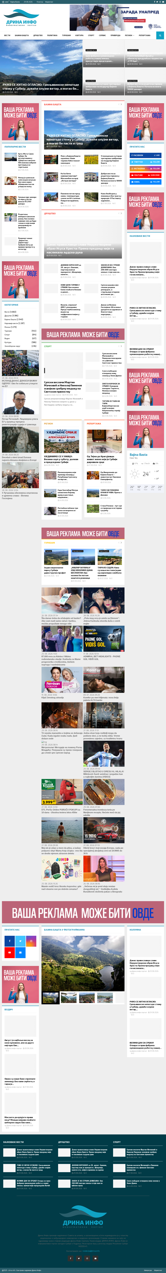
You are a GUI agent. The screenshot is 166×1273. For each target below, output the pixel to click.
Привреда (115, 35)
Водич (7, 338)
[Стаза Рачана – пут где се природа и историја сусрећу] (93, 509)
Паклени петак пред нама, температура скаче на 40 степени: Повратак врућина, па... (70, 198)
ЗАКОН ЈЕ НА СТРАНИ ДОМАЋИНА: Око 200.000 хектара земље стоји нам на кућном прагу (87, 1183)
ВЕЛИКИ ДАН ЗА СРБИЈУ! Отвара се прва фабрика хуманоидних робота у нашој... (145, 351)
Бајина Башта (22, 35)
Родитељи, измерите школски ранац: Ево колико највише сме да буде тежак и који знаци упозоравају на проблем (27, 220)
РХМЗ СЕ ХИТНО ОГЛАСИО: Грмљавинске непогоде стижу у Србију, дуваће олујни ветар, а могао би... (41, 86)
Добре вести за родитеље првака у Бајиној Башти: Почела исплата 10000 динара (144, 86)
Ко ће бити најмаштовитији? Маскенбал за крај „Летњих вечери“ (69, 177)
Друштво (38, 35)
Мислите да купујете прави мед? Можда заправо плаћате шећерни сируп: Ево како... (20, 1120)
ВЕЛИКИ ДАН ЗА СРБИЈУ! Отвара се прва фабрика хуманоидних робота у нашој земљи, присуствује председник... (103, 57)
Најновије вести (91, 50)
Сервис (102, 35)
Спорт (91, 35)
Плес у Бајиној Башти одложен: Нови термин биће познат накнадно (70, 159)
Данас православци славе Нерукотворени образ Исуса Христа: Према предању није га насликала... (145, 270)
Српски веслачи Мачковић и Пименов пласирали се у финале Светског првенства (112, 358)
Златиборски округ (12, 346)
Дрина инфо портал (53, 395)
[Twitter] (79, 1258)
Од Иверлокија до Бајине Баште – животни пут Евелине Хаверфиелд (111, 475)
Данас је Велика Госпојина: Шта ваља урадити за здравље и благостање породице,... (111, 309)
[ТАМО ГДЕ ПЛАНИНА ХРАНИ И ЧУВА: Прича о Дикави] (93, 493)
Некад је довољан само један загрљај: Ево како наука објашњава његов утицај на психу (27, 182)
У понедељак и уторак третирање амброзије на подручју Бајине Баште (103, 86)
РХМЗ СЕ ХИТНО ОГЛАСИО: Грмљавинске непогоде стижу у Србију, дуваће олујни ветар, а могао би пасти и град (83, 139)
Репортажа (144, 35)
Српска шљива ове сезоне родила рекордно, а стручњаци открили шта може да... (110, 289)
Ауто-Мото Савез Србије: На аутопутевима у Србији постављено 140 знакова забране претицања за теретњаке (27, 160)
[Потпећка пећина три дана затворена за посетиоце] (50, 511)
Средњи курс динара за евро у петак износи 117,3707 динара (27, 200)
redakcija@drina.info (91, 1251)
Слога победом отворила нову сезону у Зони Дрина (112, 373)
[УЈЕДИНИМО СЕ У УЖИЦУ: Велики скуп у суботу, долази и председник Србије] (61, 441)
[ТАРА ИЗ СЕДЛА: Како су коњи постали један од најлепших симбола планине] (110, 557)
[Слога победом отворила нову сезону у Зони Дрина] (93, 374)
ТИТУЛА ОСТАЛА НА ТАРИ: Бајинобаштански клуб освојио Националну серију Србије (111, 407)
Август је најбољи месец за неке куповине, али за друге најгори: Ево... (19, 1042)
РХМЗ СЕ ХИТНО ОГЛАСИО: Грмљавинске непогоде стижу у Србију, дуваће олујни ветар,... (145, 312)
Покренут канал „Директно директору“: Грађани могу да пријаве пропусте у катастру (26, 243)
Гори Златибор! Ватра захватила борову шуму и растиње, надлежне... (68, 493)
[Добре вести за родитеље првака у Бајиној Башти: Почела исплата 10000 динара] (91, 177)
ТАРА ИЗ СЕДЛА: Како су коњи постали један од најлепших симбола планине (109, 571)
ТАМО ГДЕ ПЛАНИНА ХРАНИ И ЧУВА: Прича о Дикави (111, 492)
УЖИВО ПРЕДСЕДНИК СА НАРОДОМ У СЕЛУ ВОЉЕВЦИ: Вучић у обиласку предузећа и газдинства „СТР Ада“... (145, 57)
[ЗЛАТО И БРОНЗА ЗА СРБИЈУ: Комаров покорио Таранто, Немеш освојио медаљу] (93, 387)
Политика (52, 35)
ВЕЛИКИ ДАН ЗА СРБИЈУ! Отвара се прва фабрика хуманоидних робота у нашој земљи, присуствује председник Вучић (33, 1183)
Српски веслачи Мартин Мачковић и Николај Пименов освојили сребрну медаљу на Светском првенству (63, 387)
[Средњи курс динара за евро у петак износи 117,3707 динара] (11, 200)
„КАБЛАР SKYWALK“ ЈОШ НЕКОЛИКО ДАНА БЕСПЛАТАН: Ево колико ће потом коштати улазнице (82, 572)
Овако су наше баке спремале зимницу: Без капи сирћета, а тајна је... (20, 1081)
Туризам (66, 35)
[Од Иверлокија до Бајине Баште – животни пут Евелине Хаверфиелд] (93, 475)
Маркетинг (49, 2)
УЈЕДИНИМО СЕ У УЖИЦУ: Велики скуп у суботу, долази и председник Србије (61, 459)
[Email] (95, 1258)
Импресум (148, 1270)
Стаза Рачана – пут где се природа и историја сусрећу (111, 508)
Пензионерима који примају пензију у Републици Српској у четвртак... (67, 475)
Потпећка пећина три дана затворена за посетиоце (68, 510)
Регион (128, 35)
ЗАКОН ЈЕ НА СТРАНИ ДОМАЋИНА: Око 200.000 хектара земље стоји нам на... (111, 268)
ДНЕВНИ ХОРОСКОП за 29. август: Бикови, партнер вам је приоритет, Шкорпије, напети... (71, 269)
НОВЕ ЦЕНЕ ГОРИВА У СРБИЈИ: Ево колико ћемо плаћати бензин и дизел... (71, 288)
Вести (7, 35)
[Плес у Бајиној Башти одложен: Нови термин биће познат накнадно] (51, 159)
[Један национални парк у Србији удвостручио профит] (56, 557)
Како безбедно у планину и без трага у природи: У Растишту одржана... (111, 197)
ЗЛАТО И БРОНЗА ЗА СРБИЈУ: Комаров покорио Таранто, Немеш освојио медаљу (111, 388)
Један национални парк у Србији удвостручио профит (55, 570)
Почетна (40, 2)
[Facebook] (70, 1258)
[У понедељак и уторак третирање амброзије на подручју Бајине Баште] (91, 159)
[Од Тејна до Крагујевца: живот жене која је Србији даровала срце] (104, 441)
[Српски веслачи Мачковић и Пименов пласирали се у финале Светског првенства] (93, 357)
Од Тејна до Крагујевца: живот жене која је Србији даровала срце (102, 459)
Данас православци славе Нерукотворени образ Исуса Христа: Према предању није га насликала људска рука (80, 248)
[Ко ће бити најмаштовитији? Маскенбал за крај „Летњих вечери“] (51, 177)
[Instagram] (87, 1258)
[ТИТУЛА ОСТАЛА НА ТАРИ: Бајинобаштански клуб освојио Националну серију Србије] (93, 404)
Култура (79, 35)
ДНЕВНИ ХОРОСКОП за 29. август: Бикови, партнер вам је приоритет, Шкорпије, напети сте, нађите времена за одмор (89, 1167)
